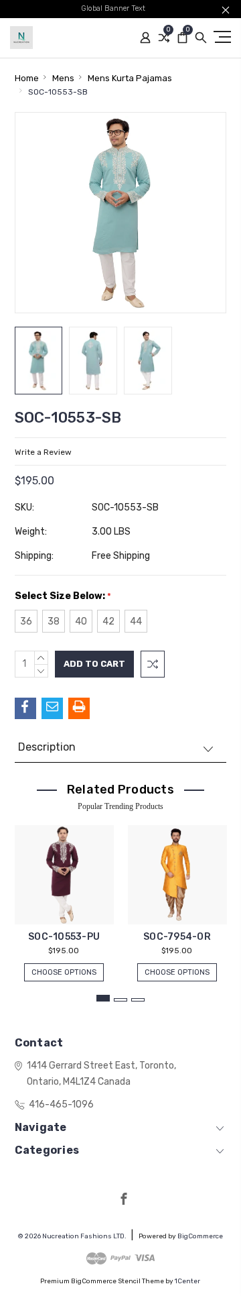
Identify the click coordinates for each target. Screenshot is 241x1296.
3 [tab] (138, 1000)
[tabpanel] (63, 896)
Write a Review (43, 452)
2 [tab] (120, 1000)
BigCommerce (200, 1236)
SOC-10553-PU (64, 936)
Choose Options (63, 972)
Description (47, 747)
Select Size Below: (63, 596)
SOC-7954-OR (177, 936)
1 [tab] (103, 998)
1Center (187, 1281)
